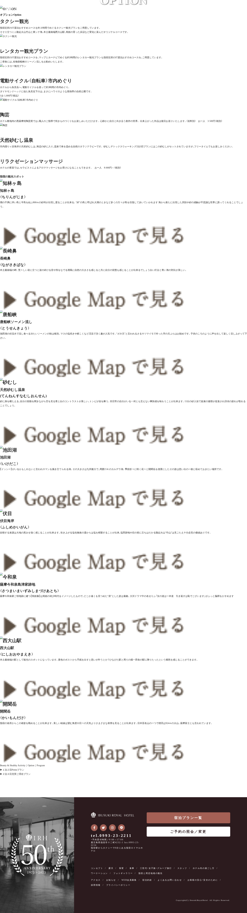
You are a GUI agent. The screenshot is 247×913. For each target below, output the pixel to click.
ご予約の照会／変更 (188, 831)
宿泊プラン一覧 (188, 818)
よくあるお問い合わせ (170, 880)
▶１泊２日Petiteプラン (12, 770)
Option (31, 765)
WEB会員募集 (129, 880)
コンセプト (97, 868)
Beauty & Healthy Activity (12, 765)
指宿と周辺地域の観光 (150, 873)
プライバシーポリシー (118, 885)
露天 (111, 868)
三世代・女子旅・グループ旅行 (156, 868)
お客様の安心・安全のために (203, 880)
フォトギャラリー (123, 873)
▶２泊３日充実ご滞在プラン (15, 774)
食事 (132, 868)
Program (41, 765)
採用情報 (96, 885)
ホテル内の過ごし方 (204, 868)
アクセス (96, 880)
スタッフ (182, 868)
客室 (121, 868)
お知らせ (111, 880)
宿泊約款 (147, 880)
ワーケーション (99, 873)
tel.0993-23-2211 (111, 835)
